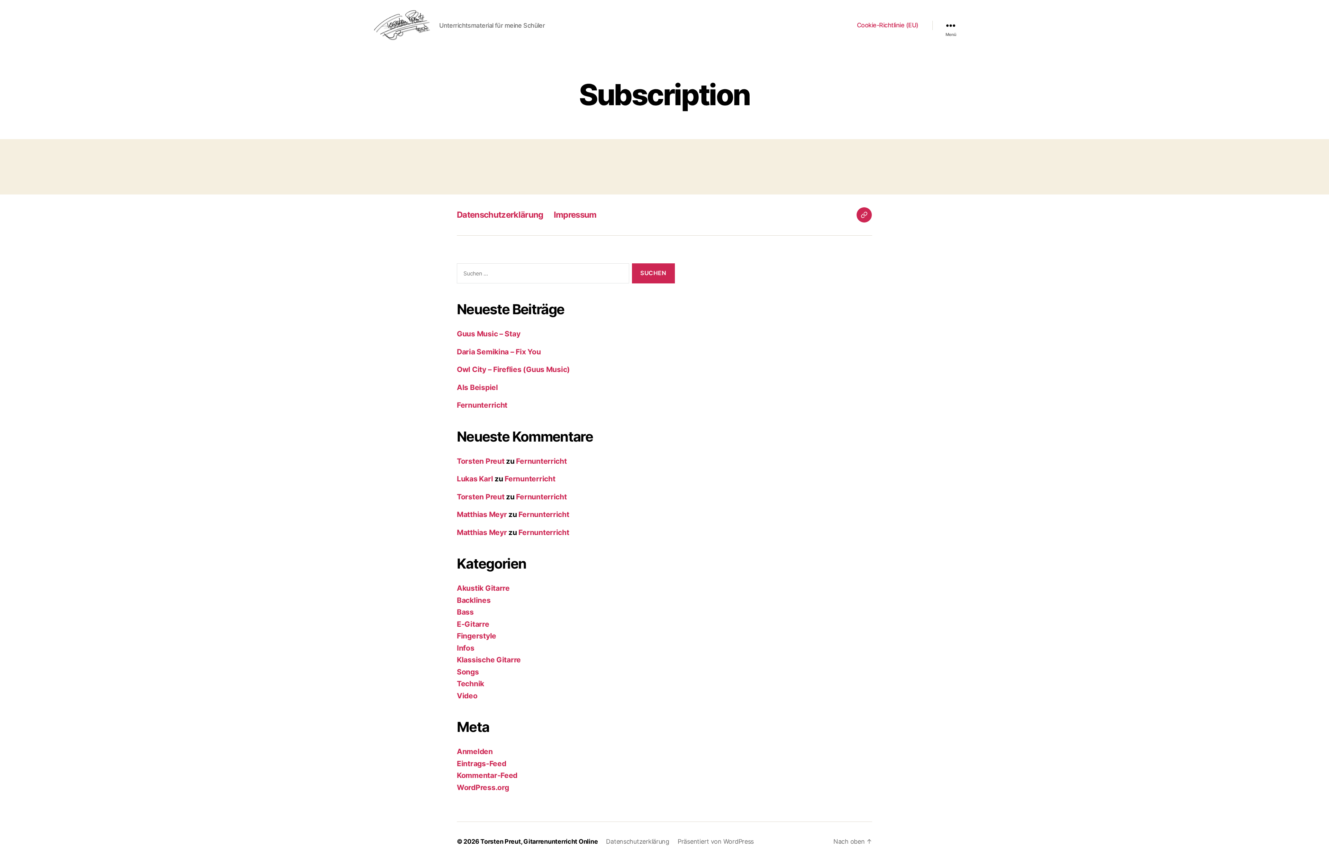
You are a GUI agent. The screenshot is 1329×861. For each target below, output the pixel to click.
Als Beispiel (477, 387)
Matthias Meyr (482, 514)
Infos (465, 648)
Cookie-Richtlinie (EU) (888, 25)
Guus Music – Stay (488, 333)
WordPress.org (483, 787)
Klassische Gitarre (489, 659)
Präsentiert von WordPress (716, 841)
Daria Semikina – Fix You (499, 351)
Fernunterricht (482, 405)
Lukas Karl (475, 478)
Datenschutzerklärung (500, 215)
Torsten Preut (481, 461)
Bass (465, 612)
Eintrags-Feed (481, 763)
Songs (468, 672)
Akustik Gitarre (483, 588)
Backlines (474, 600)
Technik (470, 683)
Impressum (575, 215)
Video (467, 695)
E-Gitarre (473, 624)
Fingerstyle (476, 636)
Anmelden (475, 751)
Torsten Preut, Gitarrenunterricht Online (539, 841)
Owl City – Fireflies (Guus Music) (513, 369)
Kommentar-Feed (487, 775)
